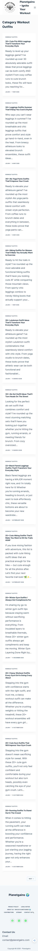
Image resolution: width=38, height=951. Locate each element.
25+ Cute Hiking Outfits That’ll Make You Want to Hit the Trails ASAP (19, 537)
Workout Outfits (11, 37)
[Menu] (35, 7)
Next (30, 878)
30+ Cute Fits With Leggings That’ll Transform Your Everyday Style (18, 43)
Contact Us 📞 (29, 912)
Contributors (9, 912)
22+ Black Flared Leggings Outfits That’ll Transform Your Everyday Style (18, 468)
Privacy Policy (13, 906)
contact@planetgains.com (15, 940)
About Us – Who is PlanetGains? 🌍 (19, 909)
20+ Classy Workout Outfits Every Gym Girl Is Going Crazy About (18, 675)
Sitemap (19, 912)
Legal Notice (25, 906)
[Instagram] (25, 920)
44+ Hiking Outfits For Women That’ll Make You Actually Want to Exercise (19, 252)
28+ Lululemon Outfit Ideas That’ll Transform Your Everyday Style (17, 322)
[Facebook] (12, 920)
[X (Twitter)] (19, 920)
